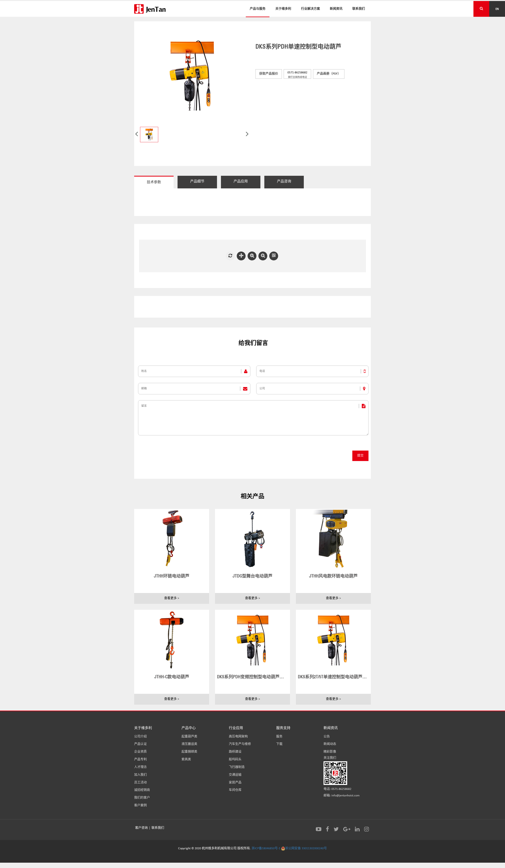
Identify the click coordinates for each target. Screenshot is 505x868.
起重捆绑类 (189, 751)
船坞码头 (235, 759)
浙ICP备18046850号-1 (266, 848)
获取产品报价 (268, 73)
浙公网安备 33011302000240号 (306, 848)
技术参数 (154, 182)
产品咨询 (284, 181)
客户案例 (140, 805)
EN (497, 8)
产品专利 (140, 759)
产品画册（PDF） (329, 73)
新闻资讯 (336, 8)
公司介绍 (140, 736)
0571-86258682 (297, 75)
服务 (279, 736)
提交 (360, 455)
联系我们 (358, 8)
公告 (327, 736)
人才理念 (140, 767)
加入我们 (140, 774)
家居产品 (235, 782)
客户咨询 (142, 828)
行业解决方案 (310, 8)
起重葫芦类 (189, 736)
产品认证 (140, 744)
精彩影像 (330, 751)
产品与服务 (258, 8)
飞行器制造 (237, 767)
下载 (279, 744)
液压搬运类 (189, 744)
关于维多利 (283, 8)
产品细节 (197, 181)
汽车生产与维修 (240, 744)
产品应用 (241, 181)
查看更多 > (171, 598)
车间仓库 (235, 790)
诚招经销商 (142, 790)
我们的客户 (142, 797)
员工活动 (140, 782)
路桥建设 (235, 751)
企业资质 (140, 751)
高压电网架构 (238, 736)
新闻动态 (330, 744)
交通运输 (235, 774)
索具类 (186, 759)
